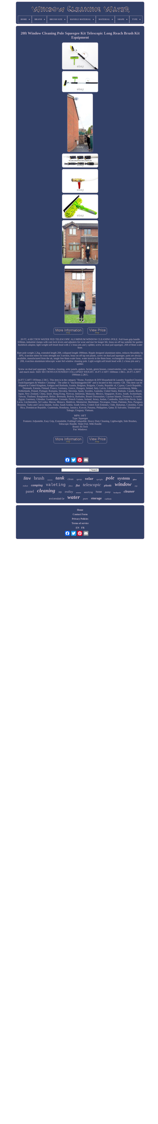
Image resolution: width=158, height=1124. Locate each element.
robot (25, 486)
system (123, 478)
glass (135, 479)
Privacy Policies (80, 518)
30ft (60, 492)
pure (85, 498)
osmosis (49, 480)
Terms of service (80, 523)
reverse (78, 492)
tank (60, 478)
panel (30, 491)
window (123, 484)
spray (79, 479)
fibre (71, 486)
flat (78, 485)
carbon (108, 498)
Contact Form (80, 514)
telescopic (92, 484)
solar (89, 478)
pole (110, 478)
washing (88, 492)
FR (83, 527)
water (73, 497)
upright (99, 479)
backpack (117, 492)
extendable (56, 498)
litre (27, 478)
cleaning (46, 490)
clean (70, 479)
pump (107, 492)
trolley (69, 491)
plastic (108, 485)
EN (77, 527)
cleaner (129, 491)
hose (99, 491)
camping (37, 485)
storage (96, 498)
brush (39, 478)
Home (80, 510)
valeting (56, 485)
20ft (136, 486)
